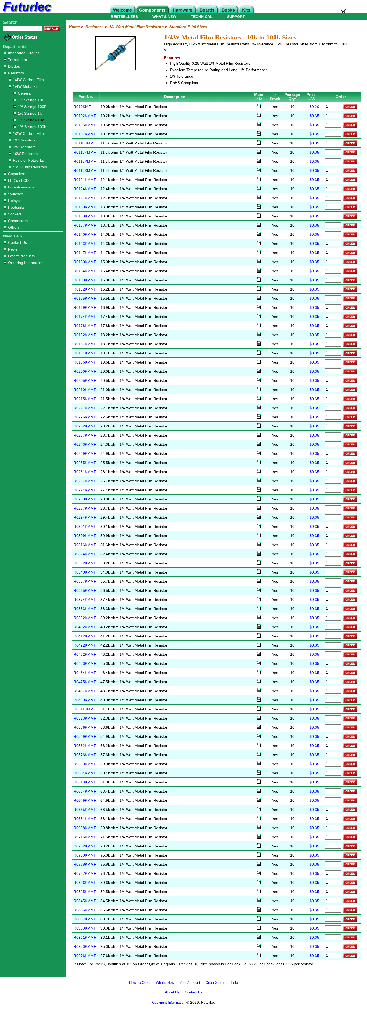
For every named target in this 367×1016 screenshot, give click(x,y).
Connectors (18, 221)
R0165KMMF (85, 298)
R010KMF (82, 106)
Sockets (14, 214)
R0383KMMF (85, 609)
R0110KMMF (85, 143)
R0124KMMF (85, 189)
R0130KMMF (85, 207)
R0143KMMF (85, 243)
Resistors (16, 73)
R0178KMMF (85, 326)
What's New (165, 983)
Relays (14, 200)
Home (74, 26)
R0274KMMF (85, 490)
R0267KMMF (85, 481)
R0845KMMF (85, 901)
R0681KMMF (85, 819)
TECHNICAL (202, 16)
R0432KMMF (85, 654)
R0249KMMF (85, 453)
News (12, 249)
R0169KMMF (85, 307)
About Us (172, 992)
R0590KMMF (85, 764)
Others (14, 227)
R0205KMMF (85, 380)
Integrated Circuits (23, 53)
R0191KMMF (85, 353)
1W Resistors (24, 140)
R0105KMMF (85, 125)
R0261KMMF (85, 472)
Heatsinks (16, 207)
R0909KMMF (85, 928)
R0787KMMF (85, 873)
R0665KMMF (85, 809)
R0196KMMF (85, 362)
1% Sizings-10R (31, 100)
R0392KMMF (85, 618)
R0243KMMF (85, 444)
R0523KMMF (85, 718)
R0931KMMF (85, 937)
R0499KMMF (85, 700)
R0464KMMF (85, 672)
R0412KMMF (85, 636)
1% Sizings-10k (31, 120)
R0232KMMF (85, 426)
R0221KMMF (85, 408)
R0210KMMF (85, 389)
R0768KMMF (85, 864)
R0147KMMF (85, 253)
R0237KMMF (85, 435)
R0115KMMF (85, 161)
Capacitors (17, 174)
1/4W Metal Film (27, 86)
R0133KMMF (85, 216)
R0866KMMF (85, 910)
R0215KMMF (85, 399)
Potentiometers (21, 187)
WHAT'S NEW (164, 16)
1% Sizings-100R (32, 106)
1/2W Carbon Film (28, 133)
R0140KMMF (85, 234)
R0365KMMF (85, 590)
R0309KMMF (85, 536)
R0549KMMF (85, 736)
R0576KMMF (85, 755)
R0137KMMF (85, 225)
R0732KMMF (85, 846)
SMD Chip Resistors (30, 167)
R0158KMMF (85, 280)
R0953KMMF (85, 946)
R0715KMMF (85, 837)
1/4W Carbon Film (28, 80)
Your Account (189, 983)
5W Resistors (24, 147)
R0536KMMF (85, 727)
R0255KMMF (85, 462)
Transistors (17, 59)
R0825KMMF (85, 892)
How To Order (139, 983)
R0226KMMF (85, 417)
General (24, 93)
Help (234, 983)
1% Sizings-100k (32, 127)
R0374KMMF (85, 599)
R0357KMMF (85, 581)
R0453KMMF (85, 663)
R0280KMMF (85, 499)
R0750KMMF (85, 855)
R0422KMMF (85, 645)
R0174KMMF (85, 316)
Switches (15, 194)
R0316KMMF (85, 545)
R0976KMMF (85, 955)
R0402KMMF (85, 627)
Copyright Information (168, 1002)
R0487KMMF (85, 691)
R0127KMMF (85, 198)
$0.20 (314, 106)
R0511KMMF (85, 709)
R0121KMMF (85, 179)
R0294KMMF (85, 517)
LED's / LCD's (19, 180)
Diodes (14, 66)
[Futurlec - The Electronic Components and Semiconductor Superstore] (27, 12)
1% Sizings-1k (30, 113)
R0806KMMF (85, 882)
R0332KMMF (85, 563)
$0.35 (314, 116)
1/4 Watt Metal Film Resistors (136, 26)
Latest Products (21, 256)
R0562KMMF (85, 745)
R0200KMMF (85, 371)
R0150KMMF (85, 262)
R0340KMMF (85, 572)
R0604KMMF (85, 773)
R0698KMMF (85, 828)
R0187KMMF (85, 344)
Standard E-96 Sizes (188, 26)
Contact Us (17, 242)
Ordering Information (26, 262)
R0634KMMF (85, 791)
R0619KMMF (85, 782)
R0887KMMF (85, 919)
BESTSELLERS (124, 16)
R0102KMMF (85, 116)
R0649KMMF (85, 800)
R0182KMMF (85, 335)
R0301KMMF (85, 526)
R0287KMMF (85, 508)
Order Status (25, 37)
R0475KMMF (85, 682)
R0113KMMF (85, 152)
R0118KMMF (85, 170)
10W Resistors (25, 153)
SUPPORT (236, 16)
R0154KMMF (85, 271)
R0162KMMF (85, 289)
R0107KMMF (85, 134)
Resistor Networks (28, 160)
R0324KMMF (85, 554)
